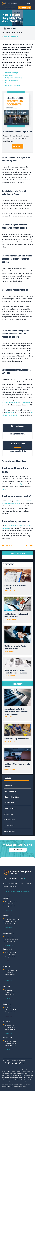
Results (21, 883)
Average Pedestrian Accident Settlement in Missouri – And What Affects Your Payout (16, 711)
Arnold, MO (6, 898)
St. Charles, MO (7, 1004)
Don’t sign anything (11, 80)
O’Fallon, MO (6, 986)
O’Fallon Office (8, 814)
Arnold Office (8, 786)
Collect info (9, 75)
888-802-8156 (9, 412)
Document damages (12, 72)
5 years (22, 484)
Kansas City (26, 402)
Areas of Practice (13, 883)
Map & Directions (8, 910)
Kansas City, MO (7, 949)
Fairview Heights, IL (8, 933)
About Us (4, 883)
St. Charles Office (9, 820)
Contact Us (13, 886)
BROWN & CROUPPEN (11, 37)
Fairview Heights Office (11, 797)
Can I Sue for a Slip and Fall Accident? (17, 739)
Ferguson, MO (6, 967)
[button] (33, 3)
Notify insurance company (13, 78)
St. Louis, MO (6, 1022)
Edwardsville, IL (7, 916)
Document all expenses (12, 85)
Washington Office (9, 831)
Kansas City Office (9, 808)
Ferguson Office (9, 803)
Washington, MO (7, 1037)
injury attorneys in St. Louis (10, 402)
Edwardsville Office (10, 791)
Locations (6, 886)
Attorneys (28, 883)
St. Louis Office (8, 825)
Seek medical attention (12, 83)
